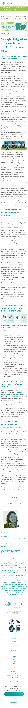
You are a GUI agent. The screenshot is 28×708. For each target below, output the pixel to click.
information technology (12, 489)
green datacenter (10, 580)
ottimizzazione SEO (11, 584)
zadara (20, 594)
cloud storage (20, 565)
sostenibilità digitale (18, 592)
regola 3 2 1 (11, 588)
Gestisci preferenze (14, 702)
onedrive (4, 584)
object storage (22, 582)
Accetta (14, 694)
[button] (25, 3)
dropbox (15, 577)
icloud (16, 580)
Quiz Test (22, 9)
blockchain (5, 565)
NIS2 (13, 7)
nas (16, 582)
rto (14, 588)
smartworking (18, 590)
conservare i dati (10, 487)
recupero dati (16, 586)
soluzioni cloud (9, 592)
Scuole (23, 7)
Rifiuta (14, 698)
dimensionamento (7, 577)
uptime (15, 594)
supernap (8, 594)
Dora (17, 7)
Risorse (16, 9)
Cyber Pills (14, 500)
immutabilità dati (21, 580)
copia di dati (18, 487)
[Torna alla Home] (7, 3)
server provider (21, 588)
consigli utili (5, 572)
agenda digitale (4, 563)
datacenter (13, 575)
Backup (3, 487)
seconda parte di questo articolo (10, 477)
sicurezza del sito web (8, 590)
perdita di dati (21, 584)
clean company (10, 565)
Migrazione (6, 7)
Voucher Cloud (7, 9)
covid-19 (5, 575)
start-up (24, 592)
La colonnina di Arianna (14, 503)
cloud (15, 565)
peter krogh (3, 586)
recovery (9, 586)
